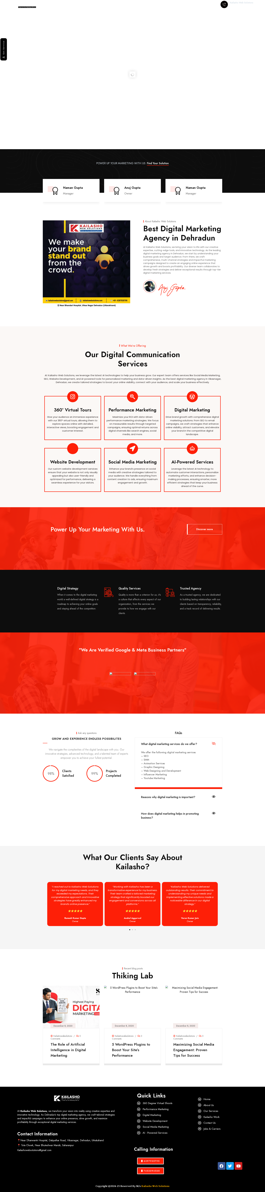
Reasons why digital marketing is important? (168, 797)
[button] (222, 191)
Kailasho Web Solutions (155, 1186)
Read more (69, 1061)
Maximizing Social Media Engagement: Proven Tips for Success (132, 1049)
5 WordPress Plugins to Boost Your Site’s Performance (70, 1049)
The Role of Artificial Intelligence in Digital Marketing (191, 1049)
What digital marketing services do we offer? (169, 744)
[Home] (23, 4)
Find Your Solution (158, 163)
